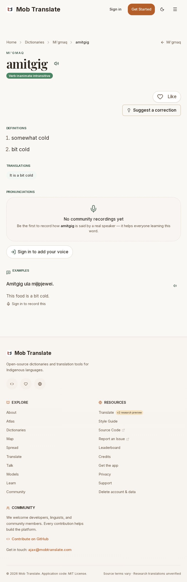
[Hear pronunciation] (56, 63)
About (11, 412)
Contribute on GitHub (30, 539)
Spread (12, 447)
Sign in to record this (29, 304)
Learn (11, 483)
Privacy (105, 474)
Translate (14, 457)
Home (11, 42)
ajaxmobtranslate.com (50, 550)
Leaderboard (109, 447)
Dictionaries (34, 42)
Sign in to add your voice (43, 251)
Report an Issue (112, 439)
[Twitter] (26, 384)
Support (105, 483)
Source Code (110, 430)
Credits (105, 457)
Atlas (10, 421)
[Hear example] (175, 286)
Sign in (116, 9)
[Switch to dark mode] (162, 9)
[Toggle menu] (175, 9)
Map (10, 439)
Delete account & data (117, 492)
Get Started (141, 9)
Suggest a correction (154, 110)
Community (15, 492)
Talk (9, 465)
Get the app (108, 465)
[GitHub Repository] (12, 384)
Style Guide (108, 421)
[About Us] (40, 384)
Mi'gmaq (60, 42)
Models (12, 474)
